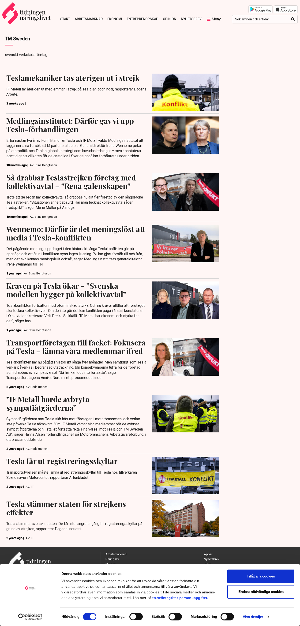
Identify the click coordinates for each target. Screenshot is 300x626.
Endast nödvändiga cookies (261, 592)
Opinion (169, 19)
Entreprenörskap (142, 19)
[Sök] (292, 19)
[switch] (136, 616)
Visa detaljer (253, 617)
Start (65, 19)
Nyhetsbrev (191, 19)
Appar (208, 554)
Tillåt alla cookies (261, 576)
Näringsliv (112, 559)
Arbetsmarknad (89, 19)
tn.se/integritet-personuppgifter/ (180, 598)
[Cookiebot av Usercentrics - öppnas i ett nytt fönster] (30, 616)
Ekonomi (114, 19)
